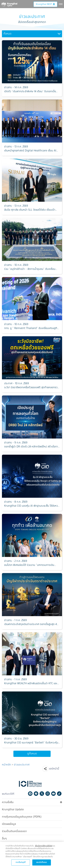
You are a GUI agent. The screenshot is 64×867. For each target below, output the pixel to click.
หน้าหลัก (6, 765)
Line (36, 793)
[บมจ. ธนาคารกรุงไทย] (9, 4)
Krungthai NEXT (44, 4)
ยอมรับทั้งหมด (41, 862)
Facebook (30, 793)
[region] (32, 854)
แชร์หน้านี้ (54, 769)
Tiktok (59, 793)
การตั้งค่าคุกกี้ (20, 862)
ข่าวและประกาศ (21, 765)
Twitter (42, 793)
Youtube (53, 793)
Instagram (47, 793)
